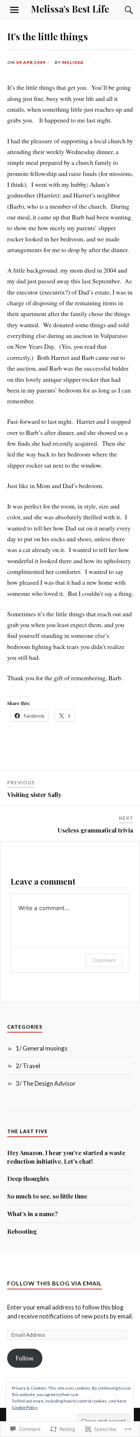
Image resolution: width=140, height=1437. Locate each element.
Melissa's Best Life (70, 9)
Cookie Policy (25, 1407)
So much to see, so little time (47, 1196)
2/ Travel (28, 1066)
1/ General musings (41, 1048)
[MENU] (14, 10)
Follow (24, 1358)
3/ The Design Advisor (46, 1083)
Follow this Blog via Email (54, 1283)
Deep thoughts (28, 1178)
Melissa (73, 62)
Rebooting (22, 1231)
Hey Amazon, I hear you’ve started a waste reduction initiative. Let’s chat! (66, 1157)
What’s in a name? (32, 1214)
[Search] (122, 10)
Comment (104, 960)
